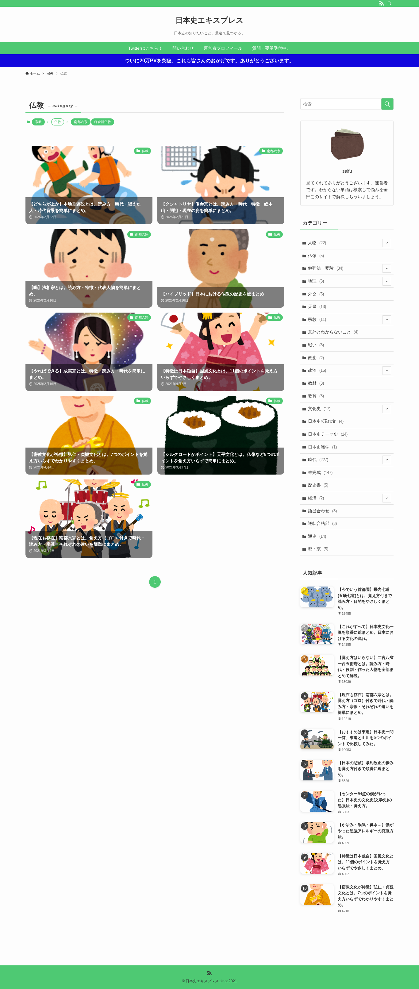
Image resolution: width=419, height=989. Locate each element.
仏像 (316, 255)
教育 (316, 395)
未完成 (320, 472)
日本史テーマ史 (328, 434)
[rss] (382, 3)
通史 (317, 536)
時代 (318, 459)
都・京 (318, 548)
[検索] (390, 3)
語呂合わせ (322, 510)
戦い (316, 344)
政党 (316, 357)
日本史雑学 (322, 446)
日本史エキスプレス (209, 20)
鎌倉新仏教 (102, 122)
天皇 (317, 306)
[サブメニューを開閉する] (386, 243)
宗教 (38, 122)
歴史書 (318, 485)
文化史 (319, 408)
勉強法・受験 (325, 268)
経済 (316, 497)
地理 (316, 281)
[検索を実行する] (387, 104)
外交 (316, 293)
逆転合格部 (322, 523)
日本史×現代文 (326, 421)
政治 (317, 370)
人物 (317, 242)
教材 (316, 383)
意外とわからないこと (333, 331)
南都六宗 (80, 122)
